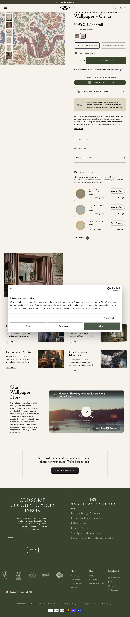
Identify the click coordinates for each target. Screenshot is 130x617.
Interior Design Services (85, 513)
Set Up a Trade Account (85, 533)
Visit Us (74, 587)
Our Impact (75, 580)
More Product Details (87, 53)
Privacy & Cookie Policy (68, 604)
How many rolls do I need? (96, 91)
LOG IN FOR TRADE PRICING (84, 29)
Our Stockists (79, 528)
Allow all (102, 326)
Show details (109, 318)
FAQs (91, 576)
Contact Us (93, 580)
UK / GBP (30, 592)
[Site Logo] (65, 8)
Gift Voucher (79, 523)
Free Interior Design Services (65, 2)
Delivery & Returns (96, 583)
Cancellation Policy (104, 604)
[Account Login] (121, 8)
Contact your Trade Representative (92, 538)
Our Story (75, 576)
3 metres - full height (86, 45)
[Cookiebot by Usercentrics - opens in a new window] (109, 289)
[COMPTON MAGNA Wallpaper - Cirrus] (83, 36)
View (118, 198)
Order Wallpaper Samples (87, 518)
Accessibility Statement (86, 604)
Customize (63, 326)
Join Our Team (77, 583)
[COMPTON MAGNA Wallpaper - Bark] (77, 36)
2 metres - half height (113, 45)
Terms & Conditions (50, 604)
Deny (28, 326)
